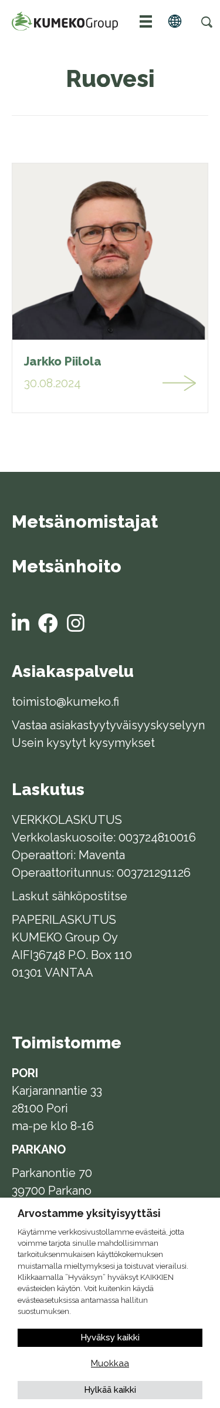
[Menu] (146, 21)
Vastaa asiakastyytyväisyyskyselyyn (108, 725)
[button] (206, 21)
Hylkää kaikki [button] (110, 1389)
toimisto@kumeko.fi (65, 702)
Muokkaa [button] (110, 1363)
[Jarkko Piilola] (110, 251)
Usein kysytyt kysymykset (83, 743)
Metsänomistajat (85, 522)
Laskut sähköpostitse (69, 896)
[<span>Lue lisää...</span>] (180, 383)
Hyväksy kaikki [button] (110, 1337)
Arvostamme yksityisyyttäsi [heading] (89, 1213)
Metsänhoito (66, 567)
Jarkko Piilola (62, 361)
